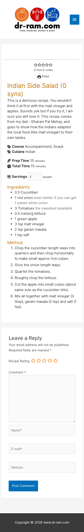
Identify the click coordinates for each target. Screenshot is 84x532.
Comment (17, 372)
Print (45, 76)
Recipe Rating (19, 361)
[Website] (42, 468)
